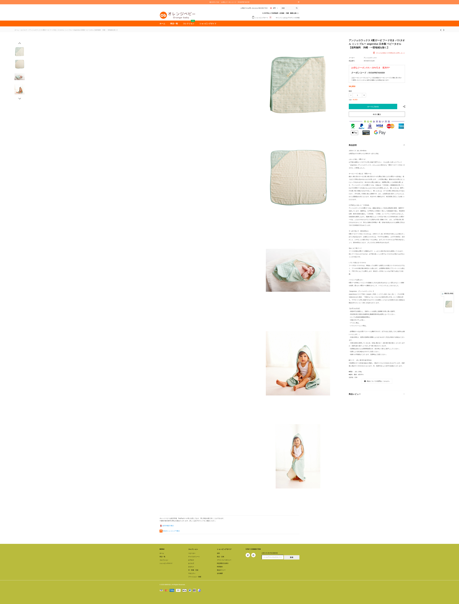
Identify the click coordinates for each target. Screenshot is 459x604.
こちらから (386, 381)
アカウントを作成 (293, 18)
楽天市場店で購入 (168, 526)
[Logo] (177, 15)
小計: (350, 100)
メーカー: (352, 58)
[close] (298, 2)
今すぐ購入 (377, 114)
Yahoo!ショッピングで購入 (171, 531)
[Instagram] (253, 555)
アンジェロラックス (370, 58)
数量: (350, 91)
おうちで (24, 30)
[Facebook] (248, 555)
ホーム (17, 30)
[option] (298, 84)
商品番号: (352, 61)
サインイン (279, 18)
